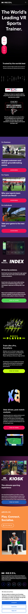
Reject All (14, 610)
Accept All (14, 602)
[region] (14, 601)
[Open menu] (26, 2)
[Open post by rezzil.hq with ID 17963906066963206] (14, 542)
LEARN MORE (4, 41)
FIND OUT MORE (14, 300)
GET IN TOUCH (4, 50)
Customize (14, 606)
